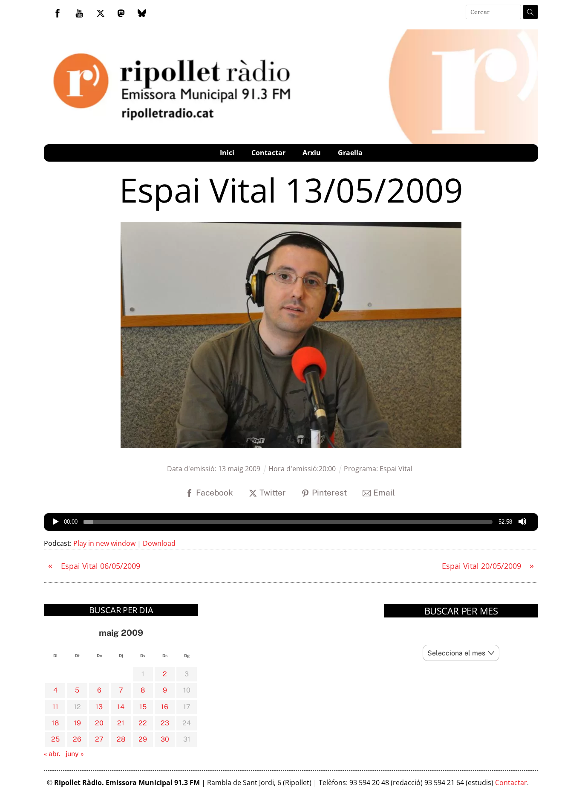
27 (99, 739)
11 (55, 707)
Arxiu (312, 152)
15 (143, 707)
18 (55, 723)
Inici (227, 152)
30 (165, 739)
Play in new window (104, 543)
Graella (350, 152)
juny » (75, 754)
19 (77, 723)
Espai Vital (396, 468)
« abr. (52, 754)
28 (121, 739)
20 (99, 723)
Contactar (268, 152)
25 (55, 739)
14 (120, 707)
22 (142, 723)
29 (142, 739)
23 (165, 723)
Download (159, 543)
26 (77, 739)
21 (120, 723)
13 (99, 707)
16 (164, 707)
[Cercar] (530, 12)
